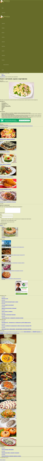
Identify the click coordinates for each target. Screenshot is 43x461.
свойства (4, 333)
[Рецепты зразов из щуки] (8, 427)
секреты (7, 333)
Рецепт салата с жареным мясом (6, 176)
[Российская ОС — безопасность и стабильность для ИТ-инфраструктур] (6, 246)
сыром (10, 123)
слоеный (10, 333)
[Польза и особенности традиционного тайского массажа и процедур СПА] (6, 254)
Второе (3, 32)
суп (11, 333)
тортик (18, 333)
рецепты (38, 331)
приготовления (27, 331)
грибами (3, 331)
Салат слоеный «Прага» (5, 151)
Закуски (3, 41)
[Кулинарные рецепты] (5, 2)
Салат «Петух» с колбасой (5, 164)
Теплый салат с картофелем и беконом (8, 201)
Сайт (1, 217)
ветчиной (1, 123)
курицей (13, 331)
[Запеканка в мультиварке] (8, 343)
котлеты (10, 331)
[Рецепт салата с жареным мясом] (8, 175)
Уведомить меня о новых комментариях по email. (8, 220)
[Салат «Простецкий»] (8, 445)
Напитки (3, 55)
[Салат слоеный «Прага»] (8, 150)
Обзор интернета (6, 64)
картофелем (5, 123)
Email (1, 215)
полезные (22, 331)
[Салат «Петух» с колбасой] (8, 162)
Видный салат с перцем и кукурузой (7, 139)
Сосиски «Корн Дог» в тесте (5, 189)
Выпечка (3, 46)
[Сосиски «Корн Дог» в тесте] (8, 187)
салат (8, 123)
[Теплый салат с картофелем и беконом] (8, 200)
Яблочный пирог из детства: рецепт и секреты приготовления (11, 278)
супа (13, 333)
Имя (1, 214)
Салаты (3, 37)
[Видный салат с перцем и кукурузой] (8, 137)
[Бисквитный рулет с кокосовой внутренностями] (8, 408)
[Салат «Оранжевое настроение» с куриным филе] (8, 436)
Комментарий (2, 212)
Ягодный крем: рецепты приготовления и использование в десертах (12, 270)
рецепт (35, 331)
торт (16, 333)
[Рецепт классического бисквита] (8, 352)
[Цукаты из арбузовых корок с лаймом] (8, 371)
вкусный (1, 331)
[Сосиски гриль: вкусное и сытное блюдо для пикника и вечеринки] (8, 380)
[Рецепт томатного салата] (8, 399)
